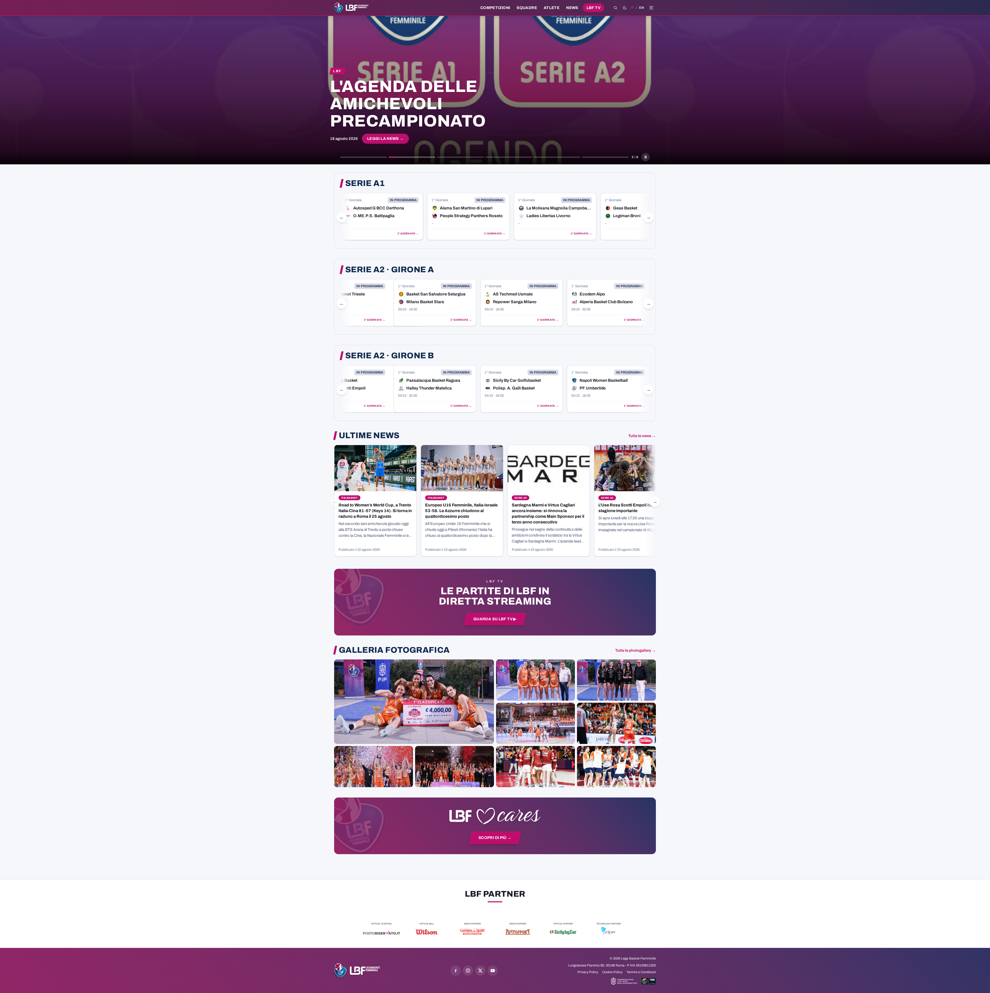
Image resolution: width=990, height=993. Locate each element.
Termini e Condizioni (641, 972)
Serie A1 (365, 183)
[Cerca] (615, 8)
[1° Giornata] (382, 216)
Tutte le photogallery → (635, 650)
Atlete (551, 8)
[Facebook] (455, 970)
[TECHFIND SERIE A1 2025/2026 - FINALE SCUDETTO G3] (535, 723)
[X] (480, 970)
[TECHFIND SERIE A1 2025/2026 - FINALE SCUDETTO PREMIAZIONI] (373, 766)
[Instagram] (468, 970)
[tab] (363, 157)
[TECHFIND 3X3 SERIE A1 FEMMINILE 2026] (414, 701)
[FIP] (624, 981)
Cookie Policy (612, 972)
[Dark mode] (624, 7)
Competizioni (495, 8)
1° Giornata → (408, 233)
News (572, 8)
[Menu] (651, 7)
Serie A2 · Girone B (389, 355)
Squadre (527, 8)
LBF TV (593, 8)
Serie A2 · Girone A (389, 269)
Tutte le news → (642, 436)
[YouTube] (493, 970)
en (641, 8)
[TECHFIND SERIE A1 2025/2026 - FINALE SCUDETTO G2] (535, 766)
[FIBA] (648, 981)
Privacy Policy (588, 972)
